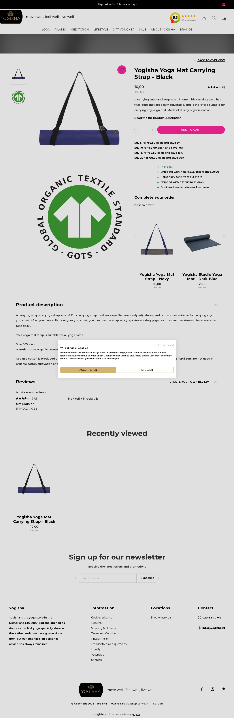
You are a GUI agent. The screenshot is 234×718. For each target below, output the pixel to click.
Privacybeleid (166, 345)
